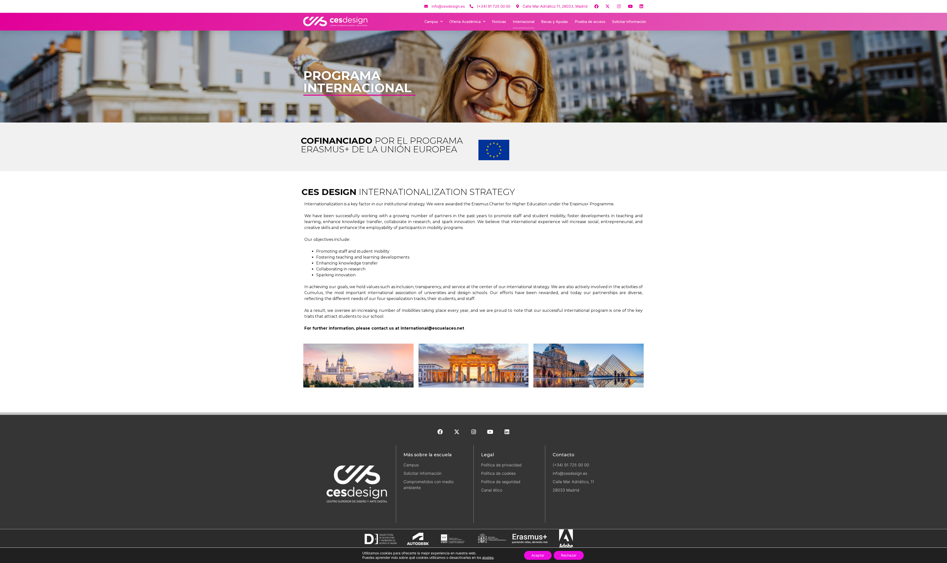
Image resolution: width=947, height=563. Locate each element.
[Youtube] (630, 6)
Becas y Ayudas (554, 21)
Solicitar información (629, 21)
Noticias (499, 21)
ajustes (487, 557)
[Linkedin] (641, 6)
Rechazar (568, 555)
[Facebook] (596, 6)
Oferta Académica (465, 21)
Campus (431, 21)
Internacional (523, 21)
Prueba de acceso (590, 21)
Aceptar (537, 555)
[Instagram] (619, 6)
